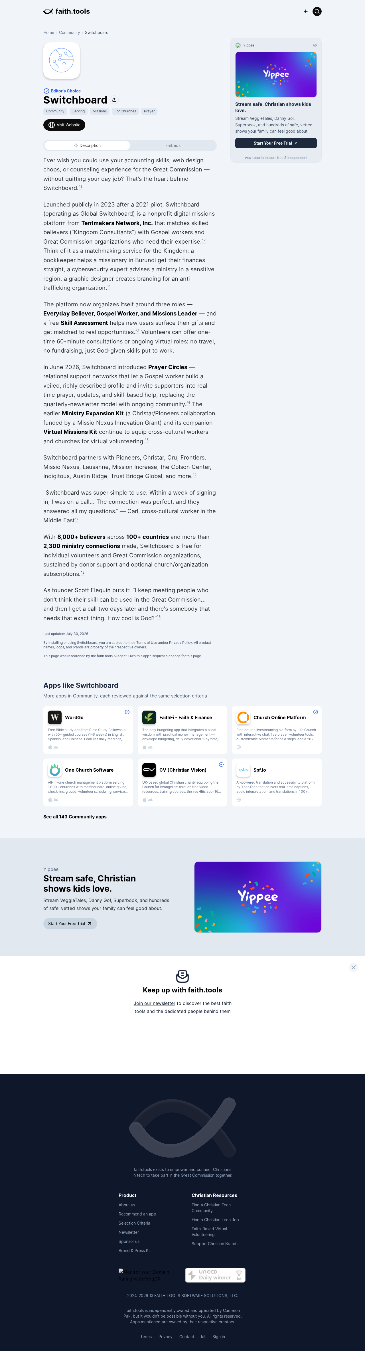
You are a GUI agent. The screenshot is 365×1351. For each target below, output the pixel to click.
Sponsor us (129, 1241)
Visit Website (68, 124)
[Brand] (182, 1128)
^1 (80, 187)
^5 (147, 440)
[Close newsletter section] (353, 967)
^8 (159, 616)
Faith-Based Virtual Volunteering (209, 1231)
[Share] (114, 99)
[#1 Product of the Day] (215, 1275)
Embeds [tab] (173, 145)
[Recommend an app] (305, 11)
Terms (146, 1336)
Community (69, 32)
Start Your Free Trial (66, 923)
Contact (186, 1336)
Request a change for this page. (177, 656)
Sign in (218, 1336)
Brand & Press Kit (135, 1250)
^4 (188, 403)
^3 (137, 331)
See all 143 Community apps (75, 817)
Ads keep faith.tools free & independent (276, 157)
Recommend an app (137, 1214)
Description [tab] (90, 145)
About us (127, 1204)
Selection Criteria (134, 1223)
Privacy (166, 1336)
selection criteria (189, 696)
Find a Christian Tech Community (211, 1207)
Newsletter (129, 1232)
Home (48, 32)
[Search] (317, 11)
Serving (78, 111)
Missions (100, 111)
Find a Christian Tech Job (215, 1219)
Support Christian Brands (215, 1243)
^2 (204, 240)
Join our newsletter (154, 1003)
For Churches (125, 111)
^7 (76, 519)
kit (203, 1336)
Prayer (149, 111)
